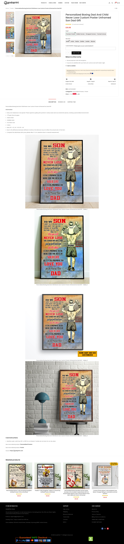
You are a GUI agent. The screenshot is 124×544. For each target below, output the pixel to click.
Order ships (91, 83)
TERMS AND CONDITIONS (98, 519)
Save (75, 93)
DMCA (64, 522)
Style (67, 31)
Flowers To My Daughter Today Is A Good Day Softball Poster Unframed (47, 491)
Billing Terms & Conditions (98, 517)
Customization (70, 45)
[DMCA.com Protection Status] (91, 539)
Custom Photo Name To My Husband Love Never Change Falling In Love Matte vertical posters (105, 492)
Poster (12, 8)
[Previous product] (114, 8)
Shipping (65, 511)
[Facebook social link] (70, 94)
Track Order (66, 517)
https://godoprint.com (16, 450)
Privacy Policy (95, 511)
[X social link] (72, 94)
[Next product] (117, 8)
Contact (65, 519)
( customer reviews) (78, 24)
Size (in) (68, 38)
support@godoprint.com (17, 516)
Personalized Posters (78, 91)
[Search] (112, 2)
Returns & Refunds (68, 514)
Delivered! (113, 83)
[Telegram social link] (79, 94)
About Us (94, 509)
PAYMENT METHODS (97, 522)
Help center (66, 509)
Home (7, 8)
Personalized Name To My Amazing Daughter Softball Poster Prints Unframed (19, 491)
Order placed (69, 83)
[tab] (52, 101)
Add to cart (76, 53)
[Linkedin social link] (77, 94)
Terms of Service (96, 514)
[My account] (109, 2)
